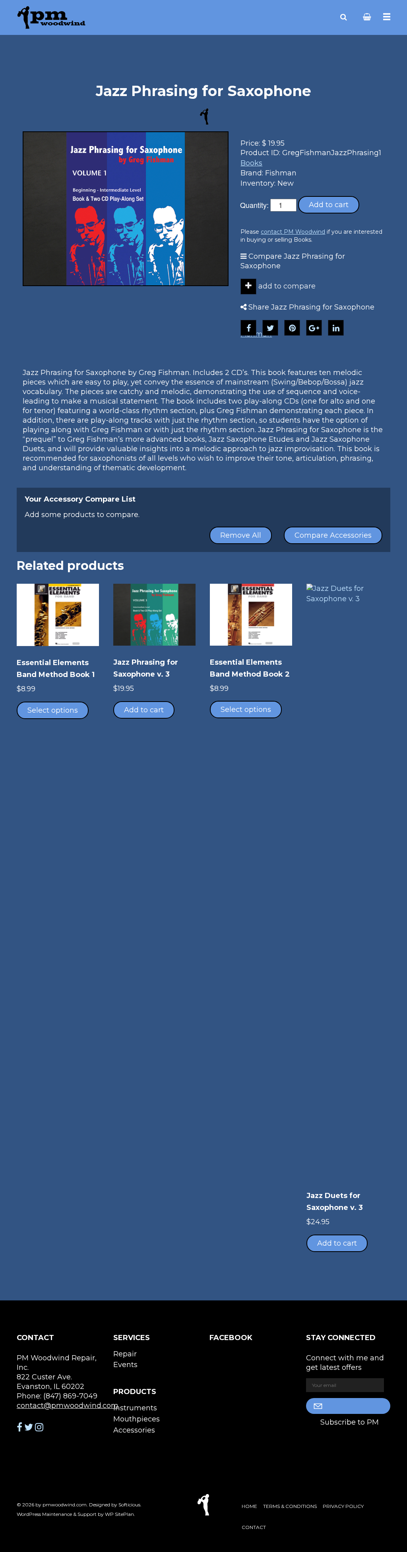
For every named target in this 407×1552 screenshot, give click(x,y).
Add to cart (329, 204)
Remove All (240, 535)
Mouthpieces (136, 1419)
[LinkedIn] (336, 328)
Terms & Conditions (290, 1506)
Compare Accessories (333, 535)
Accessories (134, 1430)
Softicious (129, 1505)
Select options (52, 710)
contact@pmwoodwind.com (67, 1405)
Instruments (135, 1408)
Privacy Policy (343, 1506)
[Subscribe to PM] (348, 1406)
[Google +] (314, 328)
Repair (125, 1354)
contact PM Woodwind (293, 231)
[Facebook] (248, 328)
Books (251, 163)
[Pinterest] (292, 328)
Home (249, 1506)
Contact (254, 1527)
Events (125, 1364)
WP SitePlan (119, 1514)
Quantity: (254, 205)
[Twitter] (270, 328)
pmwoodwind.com (65, 1505)
